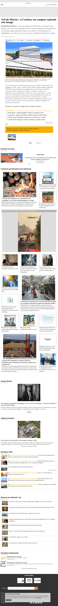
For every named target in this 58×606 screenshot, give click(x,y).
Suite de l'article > (49, 122)
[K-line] (37, 580)
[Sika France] (20, 580)
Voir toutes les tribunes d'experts (29, 446)
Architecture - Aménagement (33, 40)
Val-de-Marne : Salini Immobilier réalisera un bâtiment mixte (25, 113)
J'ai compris (8, 600)
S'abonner (29, 412)
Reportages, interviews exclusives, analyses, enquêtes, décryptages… (23, 129)
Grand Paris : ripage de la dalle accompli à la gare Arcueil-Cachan (27, 115)
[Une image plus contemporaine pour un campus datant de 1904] (52, 75)
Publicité (3, 595)
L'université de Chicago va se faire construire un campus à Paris (26, 119)
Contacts (3, 593)
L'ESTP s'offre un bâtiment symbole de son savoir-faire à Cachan (26, 117)
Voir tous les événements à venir (29, 568)
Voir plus (29, 411)
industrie (8, 87)
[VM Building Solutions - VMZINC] (29, 580)
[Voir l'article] (55, 211)
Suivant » (38, 143)
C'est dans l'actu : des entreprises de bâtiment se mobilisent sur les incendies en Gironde (19, 210)
